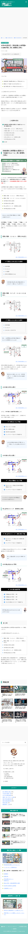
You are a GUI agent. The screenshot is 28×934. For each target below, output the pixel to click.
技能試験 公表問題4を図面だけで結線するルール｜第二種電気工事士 (15, 125)
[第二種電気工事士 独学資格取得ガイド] (8, 4)
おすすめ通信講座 (7, 795)
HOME (3, 926)
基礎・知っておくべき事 (8, 797)
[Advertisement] (14, 22)
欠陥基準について (8, 888)
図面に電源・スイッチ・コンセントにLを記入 (14, 130)
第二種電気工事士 (7, 791)
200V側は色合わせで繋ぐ (10, 139)
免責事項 (15, 928)
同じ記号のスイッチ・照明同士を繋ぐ (13, 137)
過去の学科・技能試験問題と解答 (12, 883)
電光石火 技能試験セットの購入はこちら (13, 910)
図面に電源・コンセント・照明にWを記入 (14, 128)
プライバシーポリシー (12, 926)
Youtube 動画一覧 (7, 793)
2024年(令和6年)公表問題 (10, 885)
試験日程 (6, 876)
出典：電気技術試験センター (21, 257)
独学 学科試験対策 (7, 799)
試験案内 (6, 873)
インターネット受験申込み (10, 867)
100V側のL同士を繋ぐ (9, 135)
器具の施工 (5, 802)
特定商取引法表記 (23, 926)
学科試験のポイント (8, 879)
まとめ (5, 141)
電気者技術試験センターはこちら (12, 864)
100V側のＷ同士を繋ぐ (10, 132)
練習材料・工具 (6, 804)
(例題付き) (6, 880)
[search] (25, 742)
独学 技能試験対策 (7, 800)
